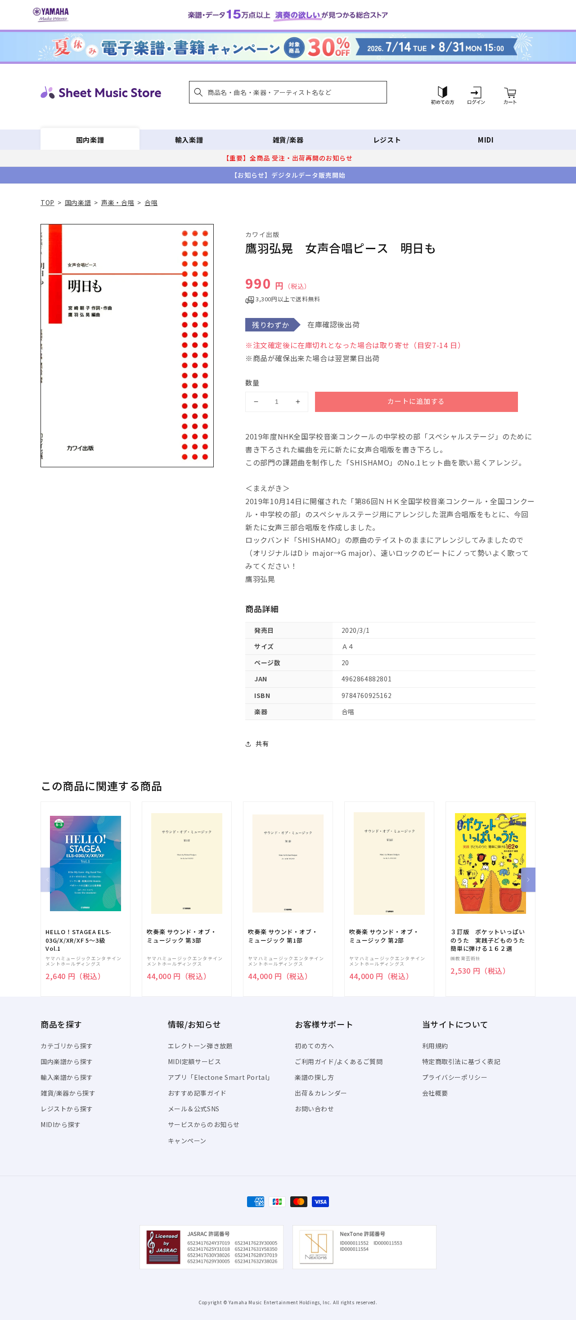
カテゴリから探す (66, 1045)
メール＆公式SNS (194, 1108)
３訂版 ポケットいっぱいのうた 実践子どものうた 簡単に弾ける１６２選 (490, 940)
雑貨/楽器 (288, 139)
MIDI (486, 139)
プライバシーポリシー (455, 1077)
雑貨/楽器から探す (67, 1092)
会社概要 (435, 1092)
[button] (288, 92)
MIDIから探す (60, 1124)
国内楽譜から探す (66, 1061)
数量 (252, 382)
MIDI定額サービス (194, 1061)
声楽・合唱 (117, 202)
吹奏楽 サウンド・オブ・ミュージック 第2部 (384, 936)
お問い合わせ (314, 1108)
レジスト (387, 139)
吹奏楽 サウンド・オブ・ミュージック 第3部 (181, 936)
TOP (47, 202)
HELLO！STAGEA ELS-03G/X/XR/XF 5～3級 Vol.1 (78, 940)
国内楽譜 (90, 139)
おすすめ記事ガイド (197, 1092)
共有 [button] (262, 743)
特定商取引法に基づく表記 (461, 1061)
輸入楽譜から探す (66, 1077)
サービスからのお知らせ (204, 1124)
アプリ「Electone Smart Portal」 (221, 1077)
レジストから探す (66, 1108)
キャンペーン (187, 1140)
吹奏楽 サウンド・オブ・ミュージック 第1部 (283, 936)
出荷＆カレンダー (321, 1092)
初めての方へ (314, 1045)
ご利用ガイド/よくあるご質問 (338, 1061)
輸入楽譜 (189, 139)
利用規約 (435, 1045)
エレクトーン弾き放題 (200, 1045)
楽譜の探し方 (314, 1077)
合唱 (151, 202)
